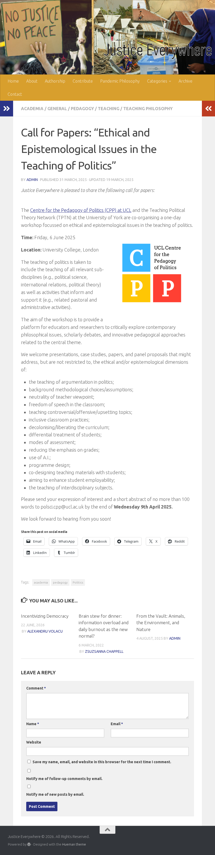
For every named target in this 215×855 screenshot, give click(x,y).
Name (32, 724)
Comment (36, 688)
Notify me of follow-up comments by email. (64, 779)
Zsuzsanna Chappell (104, 651)
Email (117, 724)
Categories (157, 81)
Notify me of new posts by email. (55, 794)
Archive (185, 81)
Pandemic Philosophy (120, 81)
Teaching (108, 108)
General (57, 108)
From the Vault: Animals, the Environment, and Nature (160, 622)
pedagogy (60, 582)
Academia (32, 108)
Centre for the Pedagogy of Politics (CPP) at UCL (80, 210)
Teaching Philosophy (148, 108)
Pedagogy (82, 108)
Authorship (55, 81)
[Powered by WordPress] (29, 844)
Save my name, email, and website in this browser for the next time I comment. (102, 762)
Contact (15, 94)
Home (13, 81)
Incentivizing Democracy (44, 615)
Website (33, 742)
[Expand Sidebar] (6, 108)
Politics (78, 582)
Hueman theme (74, 844)
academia (41, 582)
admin (32, 180)
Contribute (83, 81)
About (31, 81)
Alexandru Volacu (45, 631)
